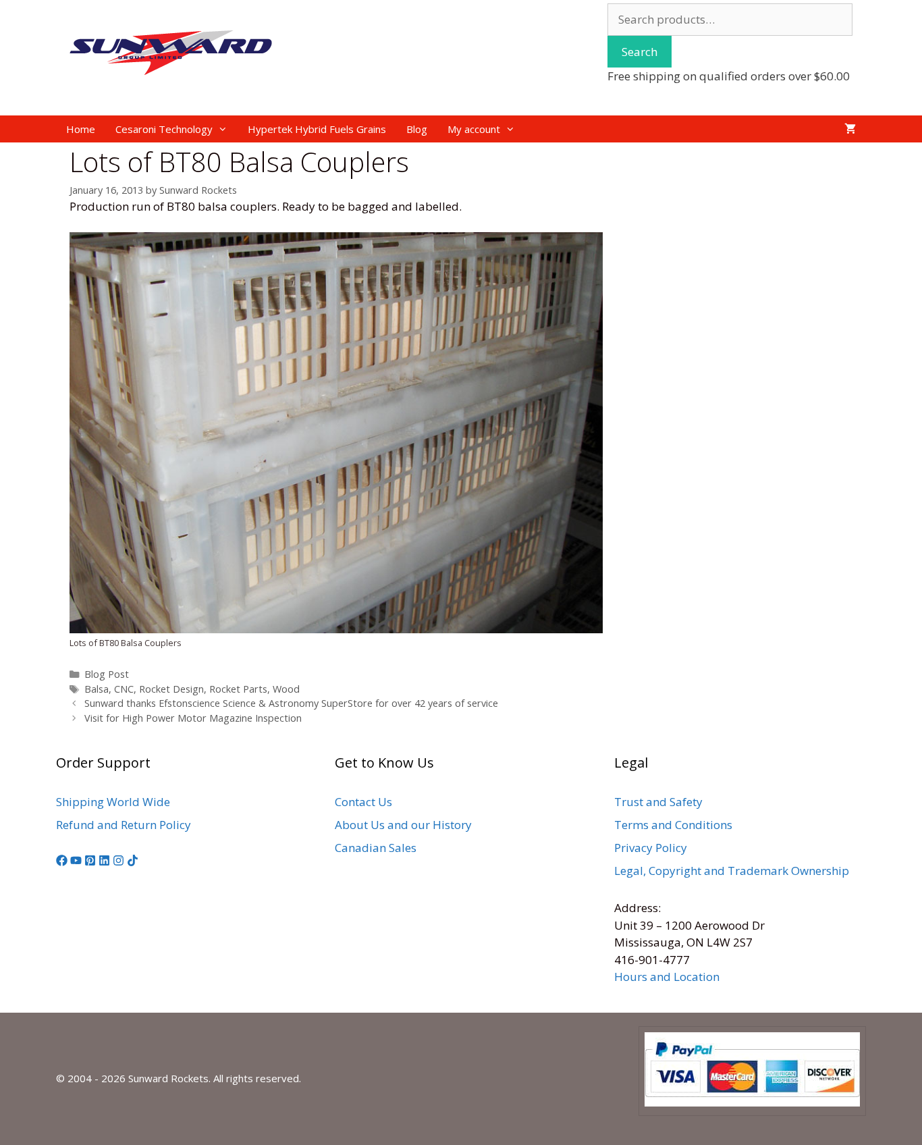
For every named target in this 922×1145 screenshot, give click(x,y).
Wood (286, 689)
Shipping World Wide (113, 801)
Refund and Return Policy (123, 824)
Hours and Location (667, 976)
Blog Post (106, 674)
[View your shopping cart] (850, 128)
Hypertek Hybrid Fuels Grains (317, 129)
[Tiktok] (132, 862)
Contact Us (363, 801)
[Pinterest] (90, 862)
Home (80, 129)
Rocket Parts (238, 689)
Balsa (96, 689)
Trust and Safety (658, 801)
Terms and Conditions (673, 824)
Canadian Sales (375, 847)
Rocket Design (171, 689)
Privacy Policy (650, 847)
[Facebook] (61, 862)
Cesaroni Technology (164, 129)
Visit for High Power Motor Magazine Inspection (193, 718)
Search (639, 51)
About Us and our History (403, 824)
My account (474, 129)
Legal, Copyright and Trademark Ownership (731, 870)
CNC (124, 689)
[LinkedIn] (104, 862)
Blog (416, 129)
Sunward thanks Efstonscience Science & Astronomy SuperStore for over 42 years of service (291, 703)
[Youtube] (76, 862)
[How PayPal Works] (752, 1102)
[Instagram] (118, 862)
